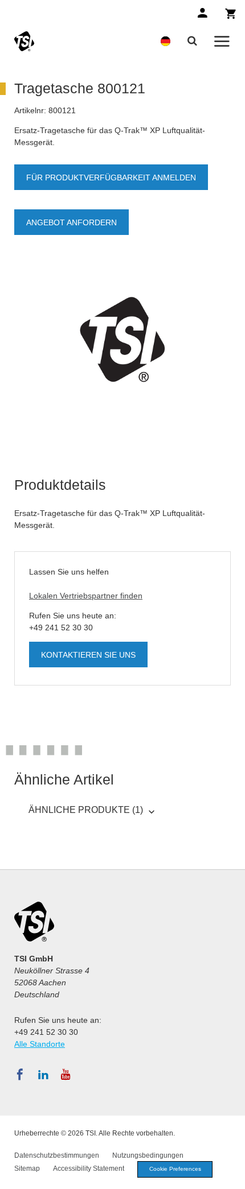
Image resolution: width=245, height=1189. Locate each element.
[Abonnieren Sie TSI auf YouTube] (66, 1074)
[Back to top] (231, 1175)
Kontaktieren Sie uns (88, 654)
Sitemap (27, 1169)
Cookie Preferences (175, 1169)
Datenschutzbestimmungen (56, 1155)
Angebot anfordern (71, 222)
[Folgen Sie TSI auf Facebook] (20, 1074)
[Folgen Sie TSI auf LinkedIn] (43, 1074)
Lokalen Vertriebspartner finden (85, 595)
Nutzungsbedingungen (147, 1155)
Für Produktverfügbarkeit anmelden (111, 177)
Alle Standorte (39, 1043)
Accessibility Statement (88, 1169)
